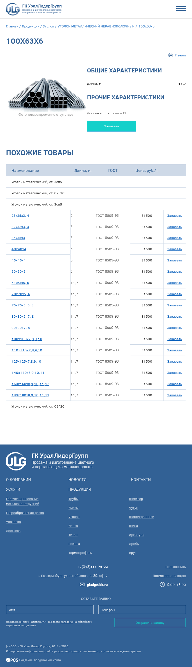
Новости (77, 479)
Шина (133, 525)
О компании (18, 479)
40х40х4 (19, 248)
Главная (12, 26)
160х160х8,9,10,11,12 (30, 383)
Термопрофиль (80, 552)
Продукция (30, 26)
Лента (73, 525)
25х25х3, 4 (20, 215)
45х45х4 (19, 260)
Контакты (141, 479)
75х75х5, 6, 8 (23, 305)
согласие (66, 622)
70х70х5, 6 (21, 293)
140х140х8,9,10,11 (28, 372)
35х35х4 (18, 237)
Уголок (48, 26)
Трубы (73, 498)
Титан (73, 534)
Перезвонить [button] (176, 566)
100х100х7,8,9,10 (27, 338)
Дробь (134, 543)
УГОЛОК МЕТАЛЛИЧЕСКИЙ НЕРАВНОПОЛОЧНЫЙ (96, 26)
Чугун (133, 507)
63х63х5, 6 (20, 282)
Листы (73, 507)
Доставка (13, 530)
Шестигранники (141, 516)
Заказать (111, 126)
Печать (180, 55)
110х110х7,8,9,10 (27, 350)
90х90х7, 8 (21, 327)
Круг (132, 552)
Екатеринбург (52, 575)
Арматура (136, 534)
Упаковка (13, 521)
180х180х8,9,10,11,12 (30, 395)
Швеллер (136, 498)
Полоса (74, 543)
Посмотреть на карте (169, 575)
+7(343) (92, 566)
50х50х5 (19, 271)
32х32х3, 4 (20, 226)
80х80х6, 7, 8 (23, 316)
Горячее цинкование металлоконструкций (22, 501)
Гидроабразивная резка (25, 512)
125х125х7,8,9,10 (26, 361)
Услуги (13, 489)
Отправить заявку (150, 622)
